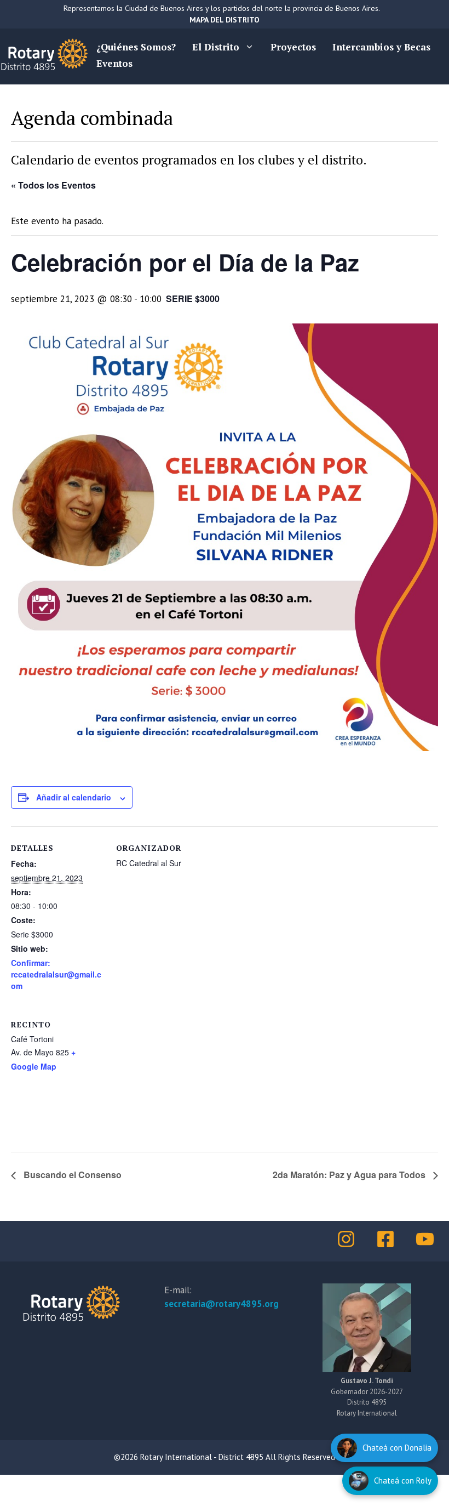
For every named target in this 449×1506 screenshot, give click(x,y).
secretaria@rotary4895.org (221, 1304)
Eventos (114, 63)
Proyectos (293, 47)
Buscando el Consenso (71, 1174)
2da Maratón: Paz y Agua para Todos (350, 1174)
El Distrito (215, 47)
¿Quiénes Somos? (136, 47)
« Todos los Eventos (53, 185)
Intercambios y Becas (381, 47)
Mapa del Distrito (224, 20)
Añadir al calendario (73, 797)
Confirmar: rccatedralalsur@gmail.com (56, 974)
